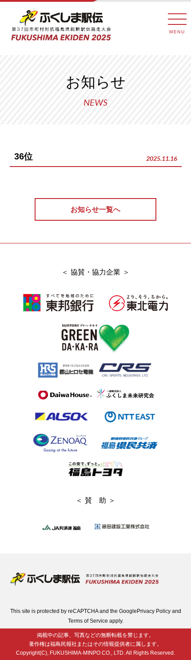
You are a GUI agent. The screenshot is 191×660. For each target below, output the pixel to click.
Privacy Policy (154, 611)
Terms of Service (88, 621)
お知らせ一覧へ (95, 209)
